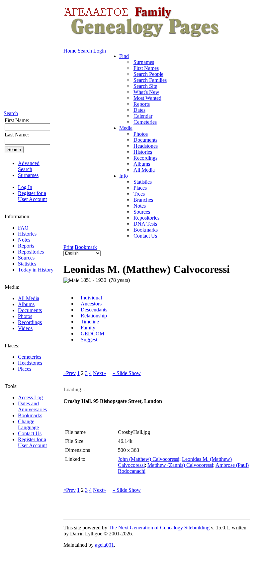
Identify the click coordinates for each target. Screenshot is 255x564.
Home (69, 51)
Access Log (30, 397)
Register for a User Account (32, 196)
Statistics (27, 264)
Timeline (90, 321)
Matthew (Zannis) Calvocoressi (180, 465)
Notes (24, 240)
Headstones (30, 363)
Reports (26, 246)
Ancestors (91, 303)
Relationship (94, 315)
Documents (30, 310)
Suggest (89, 339)
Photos (25, 316)
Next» (99, 373)
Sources (26, 258)
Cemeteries (29, 357)
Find (124, 56)
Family (88, 327)
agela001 (104, 545)
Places (24, 369)
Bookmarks (30, 415)
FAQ (23, 228)
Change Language (28, 424)
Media (125, 128)
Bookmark (86, 247)
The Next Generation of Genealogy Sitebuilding (159, 527)
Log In (25, 187)
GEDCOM (92, 333)
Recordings (30, 322)
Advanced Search (29, 166)
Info (123, 176)
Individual (91, 297)
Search (11, 113)
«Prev (69, 373)
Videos (25, 328)
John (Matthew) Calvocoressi (148, 459)
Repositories (31, 252)
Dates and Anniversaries (32, 406)
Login (99, 51)
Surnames (28, 175)
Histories (27, 234)
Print (68, 247)
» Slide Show (127, 373)
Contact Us (30, 433)
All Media (28, 298)
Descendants (94, 309)
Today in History (35, 270)
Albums (26, 304)
